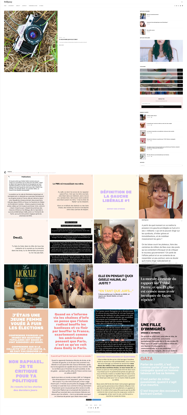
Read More (61, 45)
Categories (10, 5)
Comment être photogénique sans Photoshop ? (157, 22)
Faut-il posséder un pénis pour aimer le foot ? (161, 49)
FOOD (91, 405)
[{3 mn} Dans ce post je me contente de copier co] (116, 286)
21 (163, 51)
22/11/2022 (148, 140)
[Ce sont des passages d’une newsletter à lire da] (161, 331)
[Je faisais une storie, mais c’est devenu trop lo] (161, 241)
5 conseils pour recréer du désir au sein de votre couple (159, 123)
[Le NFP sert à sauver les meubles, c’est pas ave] (116, 331)
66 (35, 43)
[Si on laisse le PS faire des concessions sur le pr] (26, 331)
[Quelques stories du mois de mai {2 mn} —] (116, 376)
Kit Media (41, 5)
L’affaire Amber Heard (152, 115)
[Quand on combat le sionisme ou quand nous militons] (26, 376)
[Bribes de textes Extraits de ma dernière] (71, 197)
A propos (24, 5)
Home (5, 5)
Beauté (95, 405)
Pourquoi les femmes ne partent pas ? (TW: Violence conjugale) (161, 139)
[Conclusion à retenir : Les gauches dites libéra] (116, 197)
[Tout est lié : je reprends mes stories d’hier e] (161, 286)
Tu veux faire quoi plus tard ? (68, 39)
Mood (64, 37)
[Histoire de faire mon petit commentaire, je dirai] (161, 197)
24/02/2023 (148, 117)
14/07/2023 (148, 31)
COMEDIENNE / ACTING (33, 5)
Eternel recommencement (153, 14)
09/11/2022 (148, 149)
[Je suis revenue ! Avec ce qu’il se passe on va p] (26, 286)
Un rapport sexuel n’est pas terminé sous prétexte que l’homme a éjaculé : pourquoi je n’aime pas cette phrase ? (163, 147)
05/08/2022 (148, 156)
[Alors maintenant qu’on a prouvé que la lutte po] (71, 331)
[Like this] (32, 44)
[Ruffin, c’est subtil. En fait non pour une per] (71, 241)
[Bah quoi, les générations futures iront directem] (71, 376)
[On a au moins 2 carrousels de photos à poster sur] (71, 286)
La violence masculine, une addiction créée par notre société (160, 131)
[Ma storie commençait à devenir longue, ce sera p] (26, 197)
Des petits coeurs (151, 30)
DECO (100, 405)
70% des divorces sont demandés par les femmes (158, 154)
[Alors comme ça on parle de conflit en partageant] (161, 376)
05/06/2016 (160, 51)
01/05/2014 (60, 37)
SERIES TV (18, 5)
